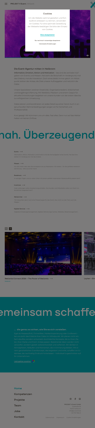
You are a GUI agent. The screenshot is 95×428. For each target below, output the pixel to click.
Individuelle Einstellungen (47, 44)
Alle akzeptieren (47, 35)
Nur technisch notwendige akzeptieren (47, 40)
